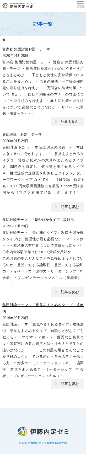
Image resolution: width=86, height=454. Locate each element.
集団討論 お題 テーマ (22, 134)
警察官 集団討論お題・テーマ (26, 49)
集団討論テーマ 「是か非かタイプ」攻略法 (38, 220)
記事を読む (70, 121)
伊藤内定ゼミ (36, 442)
